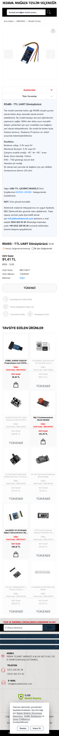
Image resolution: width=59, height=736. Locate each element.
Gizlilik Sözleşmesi (32, 716)
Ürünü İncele (16, 385)
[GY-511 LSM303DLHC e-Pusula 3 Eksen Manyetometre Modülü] (16, 572)
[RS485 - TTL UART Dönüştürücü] (29, 53)
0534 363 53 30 (15, 674)
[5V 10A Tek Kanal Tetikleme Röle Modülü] (43, 459)
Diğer (22, 278)
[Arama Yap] (49, 12)
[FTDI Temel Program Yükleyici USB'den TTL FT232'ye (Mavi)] (43, 515)
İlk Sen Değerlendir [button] (43, 248)
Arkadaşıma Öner (41, 314)
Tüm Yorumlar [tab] (29, 96)
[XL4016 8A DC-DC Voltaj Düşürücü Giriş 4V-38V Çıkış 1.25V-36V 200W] (16, 402)
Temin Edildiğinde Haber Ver (22, 306)
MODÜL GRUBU (24, 192)
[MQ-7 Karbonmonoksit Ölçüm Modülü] (43, 402)
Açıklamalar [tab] (29, 90)
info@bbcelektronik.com (20, 683)
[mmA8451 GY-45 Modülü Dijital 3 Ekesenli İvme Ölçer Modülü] (16, 515)
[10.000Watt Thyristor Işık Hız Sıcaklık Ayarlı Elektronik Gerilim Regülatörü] (43, 346)
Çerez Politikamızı (21, 719)
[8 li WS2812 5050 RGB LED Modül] (43, 572)
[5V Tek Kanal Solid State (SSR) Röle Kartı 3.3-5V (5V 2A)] (16, 459)
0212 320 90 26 (15, 669)
